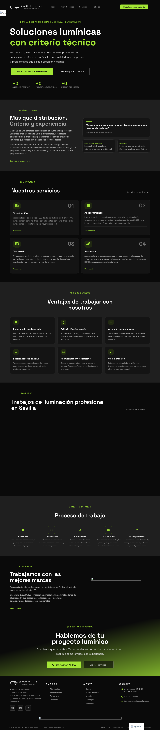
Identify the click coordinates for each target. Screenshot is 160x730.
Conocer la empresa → (20, 161)
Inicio (53, 7)
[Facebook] (12, 708)
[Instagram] (28, 708)
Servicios (83, 7)
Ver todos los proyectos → (137, 409)
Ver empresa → (16, 608)
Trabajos (96, 7)
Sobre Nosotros (67, 7)
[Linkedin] (20, 708)
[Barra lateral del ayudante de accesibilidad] (3, 13)
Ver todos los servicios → (138, 192)
